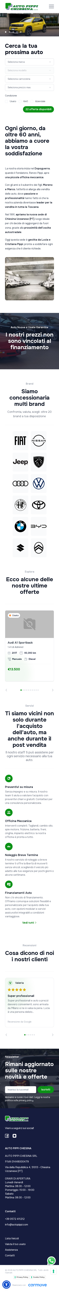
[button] (6, 1284)
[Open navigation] (51, 6)
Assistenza (11, 1249)
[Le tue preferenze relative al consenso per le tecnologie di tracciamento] (53, 1271)
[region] (29, 650)
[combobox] (29, 61)
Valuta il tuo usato (15, 1244)
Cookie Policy (39, 1277)
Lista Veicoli (12, 1238)
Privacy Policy (22, 1277)
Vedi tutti (28, 922)
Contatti (10, 1255)
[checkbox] (6, 101)
